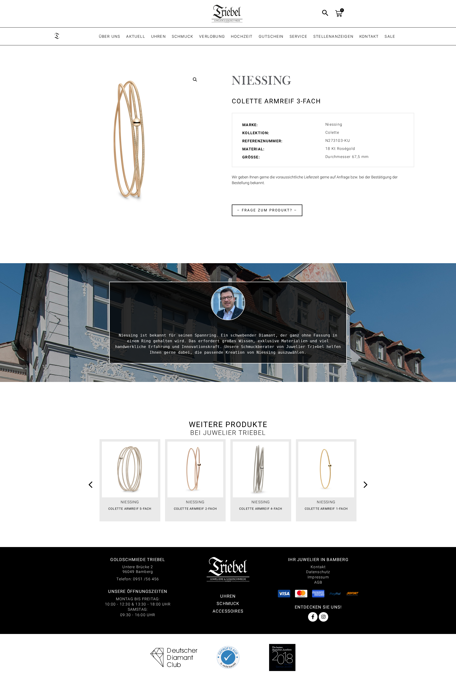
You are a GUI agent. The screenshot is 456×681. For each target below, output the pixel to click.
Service (298, 36)
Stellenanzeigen (333, 36)
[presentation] (90, 485)
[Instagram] (323, 617)
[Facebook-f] (313, 617)
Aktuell (135, 36)
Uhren (158, 36)
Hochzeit (242, 36)
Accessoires (228, 611)
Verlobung (212, 36)
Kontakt (369, 36)
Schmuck (182, 36)
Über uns (109, 36)
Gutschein (271, 36)
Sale (390, 36)
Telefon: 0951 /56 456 (137, 579)
